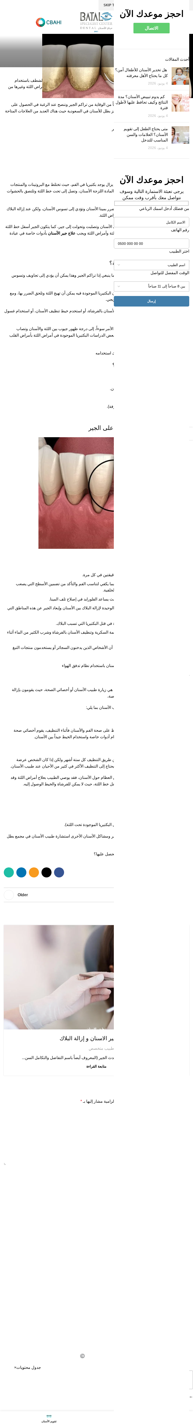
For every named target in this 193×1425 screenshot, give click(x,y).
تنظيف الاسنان (96, 1029)
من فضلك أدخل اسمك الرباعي (164, 208)
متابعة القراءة (96, 1066)
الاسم (183, 1172)
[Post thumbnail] (180, 76)
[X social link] (46, 872)
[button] (15, 1367)
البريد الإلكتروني (174, 1194)
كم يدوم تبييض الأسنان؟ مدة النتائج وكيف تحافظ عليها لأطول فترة (142, 102)
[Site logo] (96, 22)
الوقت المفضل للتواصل (170, 273)
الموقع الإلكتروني (175, 1216)
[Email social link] (34, 872)
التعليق (182, 1113)
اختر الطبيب (179, 251)
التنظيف (94, 760)
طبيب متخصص (101, 1048)
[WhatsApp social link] (9, 872)
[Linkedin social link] (21, 872)
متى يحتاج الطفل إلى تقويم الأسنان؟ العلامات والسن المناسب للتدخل (146, 134)
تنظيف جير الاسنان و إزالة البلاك (97, 1038)
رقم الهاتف (180, 230)
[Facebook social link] (59, 872)
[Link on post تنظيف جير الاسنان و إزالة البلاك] (96, 977)
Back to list (96, 895)
